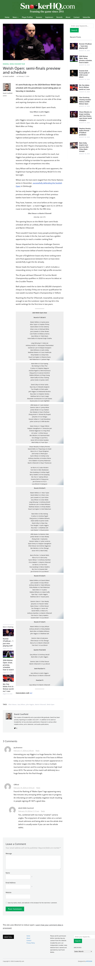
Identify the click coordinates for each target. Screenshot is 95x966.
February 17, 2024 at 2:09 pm (24, 751)
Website (8, 892)
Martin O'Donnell (40, 704)
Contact (77, 17)
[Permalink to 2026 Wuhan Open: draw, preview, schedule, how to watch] (8, 654)
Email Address (11, 883)
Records (59, 17)
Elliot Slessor (12, 704)
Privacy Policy (31, 943)
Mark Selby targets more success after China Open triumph (84, 147)
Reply (37, 751)
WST (31, 693)
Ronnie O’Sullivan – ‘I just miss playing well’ (8, 642)
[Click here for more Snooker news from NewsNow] (8, 937)
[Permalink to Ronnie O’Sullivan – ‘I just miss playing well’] (8, 632)
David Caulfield (9, 76)
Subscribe (86, 17)
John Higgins (30, 704)
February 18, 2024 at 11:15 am (28, 811)
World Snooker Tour (17, 64)
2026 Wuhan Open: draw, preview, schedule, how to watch (8, 665)
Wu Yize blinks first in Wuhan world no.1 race (8, 687)
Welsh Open (50, 704)
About (68, 17)
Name (8, 873)
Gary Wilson (21, 704)
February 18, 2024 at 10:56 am (24, 788)
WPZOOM (89, 961)
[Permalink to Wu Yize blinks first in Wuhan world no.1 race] (8, 678)
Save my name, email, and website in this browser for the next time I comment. (32, 903)
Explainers (49, 17)
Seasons (39, 17)
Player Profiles (27, 17)
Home (7, 17)
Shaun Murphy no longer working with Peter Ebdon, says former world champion (85, 116)
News (15, 17)
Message (9, 853)
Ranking (6, 64)
